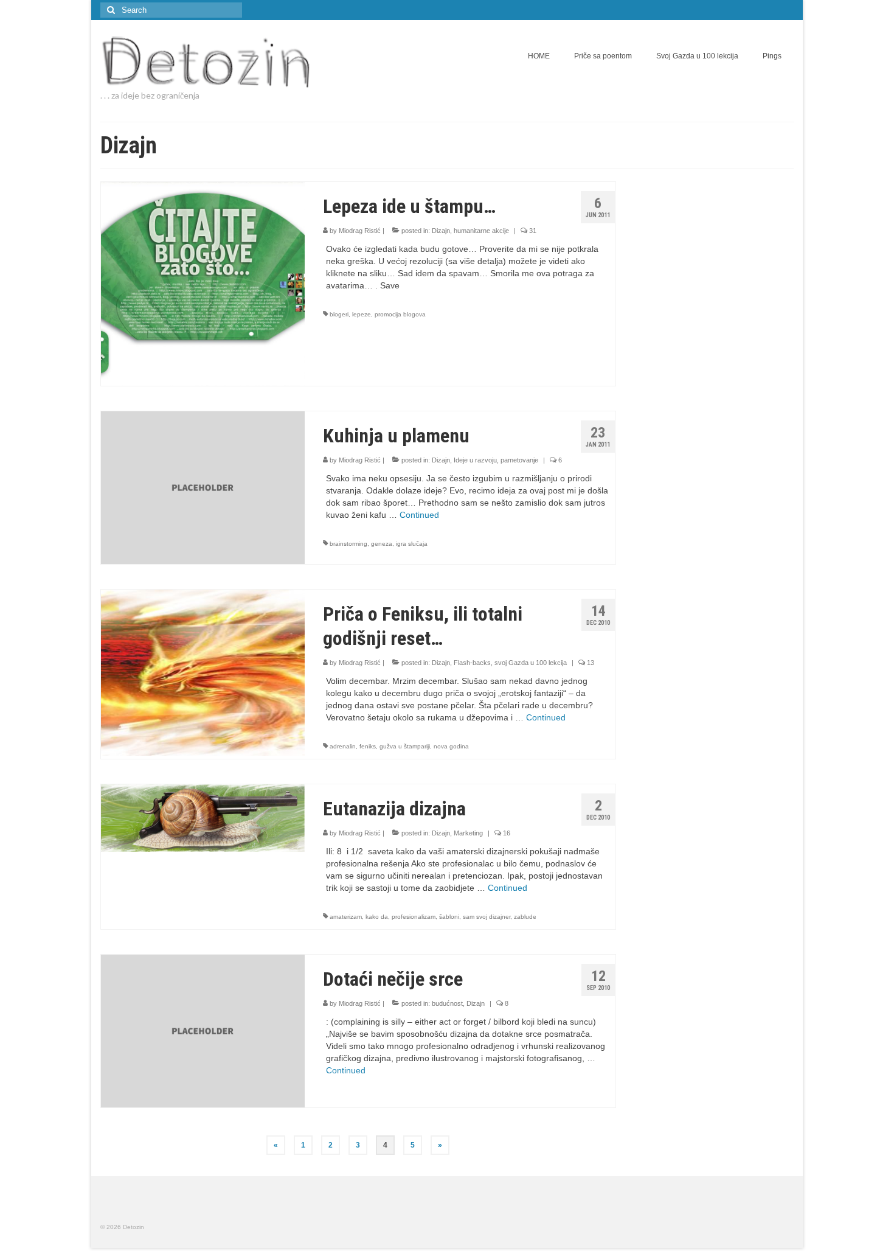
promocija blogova (400, 314)
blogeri (339, 314)
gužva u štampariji (404, 746)
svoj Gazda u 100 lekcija (530, 662)
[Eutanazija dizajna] (203, 817)
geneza (381, 543)
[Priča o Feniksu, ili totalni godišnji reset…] (203, 672)
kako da (377, 916)
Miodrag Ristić (360, 230)
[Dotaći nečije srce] (203, 1030)
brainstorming (348, 543)
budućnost (447, 1003)
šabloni (449, 916)
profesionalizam (413, 916)
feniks (367, 746)
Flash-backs (472, 662)
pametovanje (519, 460)
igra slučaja (412, 543)
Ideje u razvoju (475, 460)
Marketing (468, 833)
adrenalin (343, 746)
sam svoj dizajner (486, 916)
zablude (525, 916)
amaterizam (346, 916)
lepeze (361, 314)
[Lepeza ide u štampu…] (203, 283)
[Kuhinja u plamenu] (203, 487)
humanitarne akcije (481, 230)
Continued (419, 515)
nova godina (451, 746)
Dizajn (441, 230)
